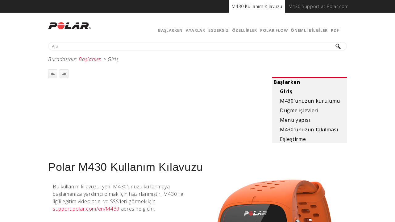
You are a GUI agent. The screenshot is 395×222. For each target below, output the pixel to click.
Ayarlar (195, 30)
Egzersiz (218, 30)
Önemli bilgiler (309, 30)
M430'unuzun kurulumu (310, 100)
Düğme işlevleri (299, 110)
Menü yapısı (295, 120)
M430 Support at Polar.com (319, 6)
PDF (335, 30)
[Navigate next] (64, 73)
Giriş (286, 91)
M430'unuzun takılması (309, 129)
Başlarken (170, 30)
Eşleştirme (293, 139)
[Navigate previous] (52, 73)
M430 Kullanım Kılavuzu (257, 6)
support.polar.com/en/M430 (86, 208)
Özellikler (244, 30)
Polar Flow (274, 30)
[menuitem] (257, 6)
